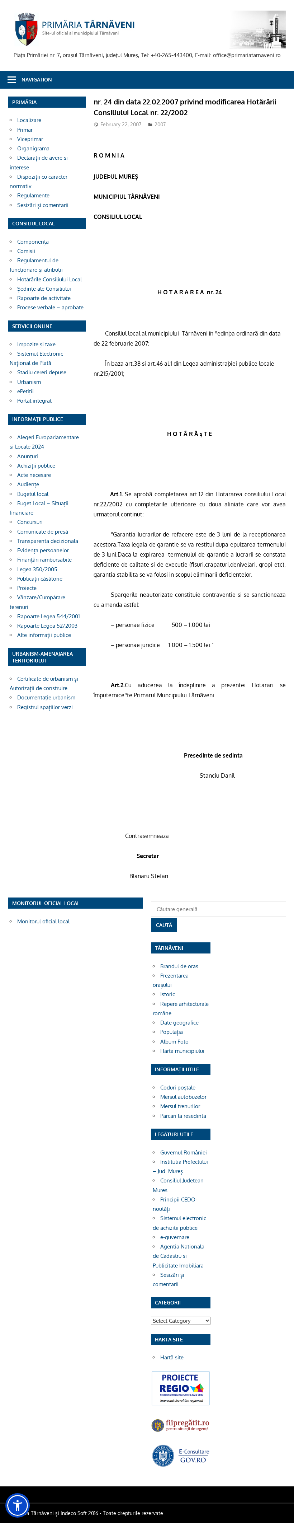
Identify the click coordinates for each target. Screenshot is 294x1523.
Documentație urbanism (46, 697)
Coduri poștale (177, 1087)
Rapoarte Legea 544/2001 (48, 616)
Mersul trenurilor (180, 1106)
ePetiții (25, 391)
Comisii (26, 251)
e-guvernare (174, 1237)
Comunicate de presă (42, 531)
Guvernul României (183, 1152)
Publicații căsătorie (39, 578)
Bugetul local (32, 494)
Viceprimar (30, 139)
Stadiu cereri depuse (41, 372)
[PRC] (180, 1404)
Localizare (29, 120)
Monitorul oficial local (43, 921)
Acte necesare (34, 475)
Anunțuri (27, 456)
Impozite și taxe (36, 344)
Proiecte (27, 588)
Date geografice (179, 1022)
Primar (25, 129)
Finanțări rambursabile (44, 559)
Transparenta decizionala (47, 541)
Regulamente (33, 195)
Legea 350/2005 (37, 569)
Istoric (167, 994)
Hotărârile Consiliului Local (49, 279)
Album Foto (174, 1041)
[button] (17, 1505)
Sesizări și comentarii (42, 205)
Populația (171, 1031)
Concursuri (30, 522)
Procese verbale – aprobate (50, 307)
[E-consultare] (180, 1465)
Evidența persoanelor (43, 550)
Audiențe (28, 484)
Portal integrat (34, 400)
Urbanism (29, 382)
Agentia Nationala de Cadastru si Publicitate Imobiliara (178, 1256)
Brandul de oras (179, 966)
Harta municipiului (182, 1051)
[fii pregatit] (180, 1431)
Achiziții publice (36, 465)
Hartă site (172, 1357)
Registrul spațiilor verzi (45, 707)
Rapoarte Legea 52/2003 (47, 625)
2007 (160, 124)
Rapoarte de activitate (44, 298)
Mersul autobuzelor (183, 1096)
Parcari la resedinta (183, 1115)
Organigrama (33, 148)
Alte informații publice (44, 635)
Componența (33, 241)
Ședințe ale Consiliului (44, 288)
